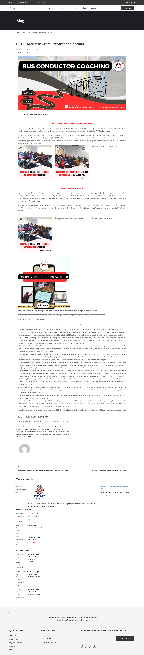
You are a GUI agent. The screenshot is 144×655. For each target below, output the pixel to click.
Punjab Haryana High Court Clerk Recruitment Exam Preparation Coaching (43, 470)
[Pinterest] (126, 427)
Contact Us (13, 646)
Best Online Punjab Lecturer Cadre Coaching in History (33, 592)
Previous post (22, 467)
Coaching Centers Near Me (32, 431)
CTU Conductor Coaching (60, 434)
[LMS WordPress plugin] (18, 486)
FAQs (11, 650)
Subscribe (125, 639)
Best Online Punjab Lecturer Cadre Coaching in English (33, 574)
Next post (123, 467)
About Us (62, 8)
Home (51, 8)
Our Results (13, 639)
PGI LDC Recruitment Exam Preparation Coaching (109, 470)
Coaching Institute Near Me (30, 434)
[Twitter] (121, 427)
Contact (94, 8)
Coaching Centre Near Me (49, 431)
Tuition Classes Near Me (23, 436)
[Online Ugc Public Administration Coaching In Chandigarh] (114, 487)
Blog (84, 8)
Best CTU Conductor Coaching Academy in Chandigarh (37, 426)
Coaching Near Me (45, 434)
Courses (74, 8)
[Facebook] (117, 427)
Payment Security (15, 643)
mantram (19, 52)
